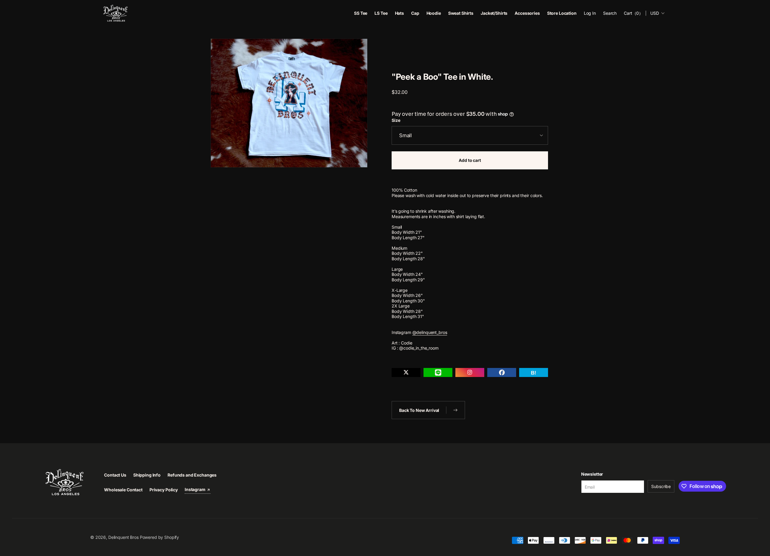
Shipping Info (147, 474)
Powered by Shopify (159, 537)
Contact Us (115, 474)
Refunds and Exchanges (192, 474)
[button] (609, 13)
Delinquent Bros (123, 537)
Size (396, 120)
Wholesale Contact (123, 489)
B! (533, 373)
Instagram (195, 489)
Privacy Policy (163, 489)
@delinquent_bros (429, 332)
